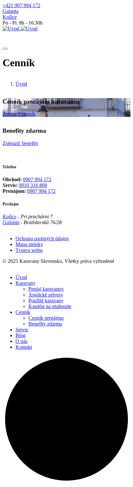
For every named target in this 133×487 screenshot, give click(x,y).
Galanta (10, 11)
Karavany (25, 283)
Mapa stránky (29, 244)
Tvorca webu (29, 250)
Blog (20, 335)
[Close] (5, 49)
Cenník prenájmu (46, 318)
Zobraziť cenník (19, 114)
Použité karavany (46, 300)
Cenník (22, 312)
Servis (21, 329)
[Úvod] (20, 28)
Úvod (21, 84)
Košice (10, 17)
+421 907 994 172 (21, 5)
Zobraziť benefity (20, 143)
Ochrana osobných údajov (42, 238)
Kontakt (23, 347)
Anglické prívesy (45, 294)
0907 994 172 (37, 179)
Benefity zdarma (45, 323)
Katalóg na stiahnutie (49, 306)
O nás (21, 341)
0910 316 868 (33, 185)
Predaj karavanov (46, 289)
